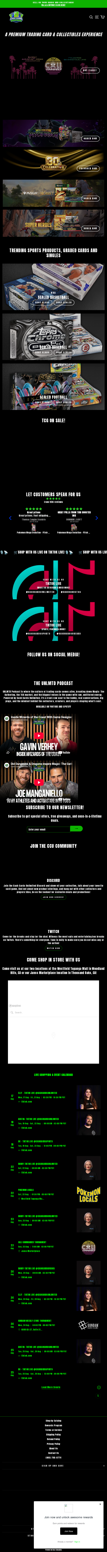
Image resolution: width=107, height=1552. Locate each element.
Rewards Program (53, 1425)
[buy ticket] (53, 65)
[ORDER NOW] (53, 133)
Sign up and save (53, 1465)
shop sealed (64, 302)
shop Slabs (42, 302)
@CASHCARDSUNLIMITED (40, 592)
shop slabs (42, 352)
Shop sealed (64, 352)
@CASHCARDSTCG (71, 592)
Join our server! (53, 897)
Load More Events (51, 1387)
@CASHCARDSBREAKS (69, 633)
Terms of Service (53, 1430)
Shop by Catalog (53, 1420)
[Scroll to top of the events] (99, 1387)
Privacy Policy (53, 1443)
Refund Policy (53, 1439)
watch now (53, 948)
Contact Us (53, 1453)
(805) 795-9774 (53, 1457)
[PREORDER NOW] (53, 163)
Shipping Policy (53, 1434)
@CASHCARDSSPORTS (38, 633)
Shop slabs (42, 402)
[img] (53, 498)
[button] (11, 518)
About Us (53, 1448)
